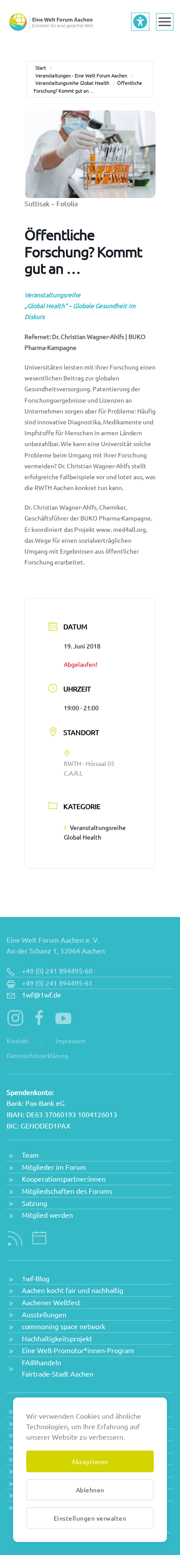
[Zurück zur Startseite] (50, 22)
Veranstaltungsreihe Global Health (72, 82)
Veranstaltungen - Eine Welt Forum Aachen (81, 75)
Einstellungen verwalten (90, 1518)
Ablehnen (90, 1490)
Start (40, 67)
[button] (164, 22)
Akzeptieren (90, 1461)
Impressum (70, 1041)
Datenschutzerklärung (37, 1055)
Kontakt (18, 1041)
